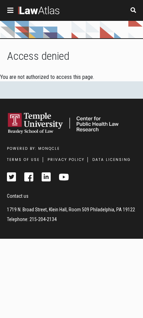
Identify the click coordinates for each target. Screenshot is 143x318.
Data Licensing (111, 159)
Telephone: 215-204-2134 (32, 219)
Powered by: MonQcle (33, 148)
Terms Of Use (23, 159)
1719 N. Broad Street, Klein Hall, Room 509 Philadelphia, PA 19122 (71, 209)
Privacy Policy (66, 159)
